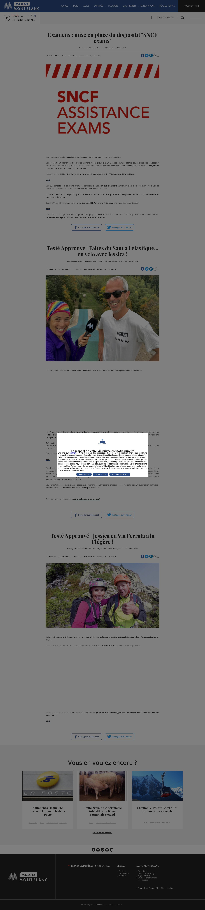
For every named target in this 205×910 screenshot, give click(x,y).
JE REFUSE (100, 474)
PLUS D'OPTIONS (120, 474)
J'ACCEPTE (84, 474)
